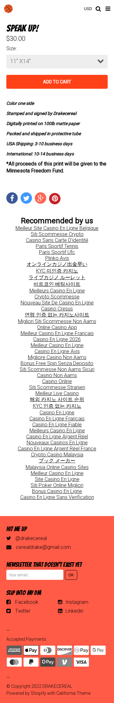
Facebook (26, 602)
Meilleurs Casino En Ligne (57, 291)
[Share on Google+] (40, 198)
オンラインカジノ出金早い (57, 264)
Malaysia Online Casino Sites (57, 467)
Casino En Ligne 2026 (57, 339)
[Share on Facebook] (12, 198)
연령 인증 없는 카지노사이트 (57, 315)
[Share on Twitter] (26, 198)
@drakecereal (31, 538)
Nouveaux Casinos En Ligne (57, 443)
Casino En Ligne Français (57, 419)
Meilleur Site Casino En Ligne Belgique (57, 228)
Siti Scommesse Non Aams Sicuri (57, 369)
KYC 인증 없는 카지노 (57, 406)
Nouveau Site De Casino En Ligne (57, 303)
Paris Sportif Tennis (57, 246)
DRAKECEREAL (57, 686)
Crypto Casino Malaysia (57, 455)
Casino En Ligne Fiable (57, 425)
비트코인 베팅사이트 (57, 284)
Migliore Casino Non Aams (57, 357)
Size (11, 48)
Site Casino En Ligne (57, 479)
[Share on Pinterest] (54, 198)
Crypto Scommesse (57, 297)
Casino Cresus (57, 309)
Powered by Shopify (26, 693)
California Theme (73, 693)
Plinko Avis (57, 258)
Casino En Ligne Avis (57, 351)
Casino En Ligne (57, 413)
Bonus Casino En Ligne (57, 491)
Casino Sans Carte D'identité (57, 240)
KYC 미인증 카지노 (57, 271)
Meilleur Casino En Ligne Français (57, 333)
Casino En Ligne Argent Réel (57, 437)
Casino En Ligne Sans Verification (57, 497)
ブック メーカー (57, 461)
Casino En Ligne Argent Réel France (57, 449)
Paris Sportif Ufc (57, 252)
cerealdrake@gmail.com (43, 547)
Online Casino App (57, 327)
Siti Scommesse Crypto (57, 234)
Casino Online (57, 381)
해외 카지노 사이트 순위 (57, 399)
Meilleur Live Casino (57, 393)
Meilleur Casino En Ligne (57, 345)
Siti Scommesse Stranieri (57, 387)
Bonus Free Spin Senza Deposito (57, 363)
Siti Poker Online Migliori (57, 485)
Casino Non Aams (57, 375)
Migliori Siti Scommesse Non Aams (57, 321)
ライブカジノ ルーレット (57, 277)
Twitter (22, 611)
